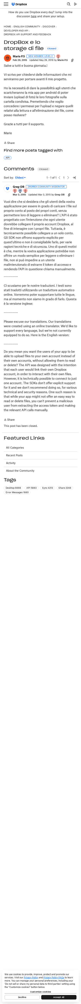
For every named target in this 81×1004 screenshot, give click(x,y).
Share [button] (64, 487)
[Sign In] (75, 4)
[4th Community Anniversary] (58, 56)
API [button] (8, 157)
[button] (7, 58)
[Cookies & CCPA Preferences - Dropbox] (40, 986)
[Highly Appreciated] (25, 191)
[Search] (68, 4)
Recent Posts (14, 455)
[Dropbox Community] (19, 4)
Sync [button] (47, 487)
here (34, 16)
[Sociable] (20, 191)
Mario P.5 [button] (19, 56)
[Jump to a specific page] (74, 178)
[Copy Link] (72, 60)
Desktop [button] (13, 487)
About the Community (20, 470)
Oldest (19, 178)
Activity (10, 463)
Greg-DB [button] (18, 186)
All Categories (15, 447)
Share (9, 143)
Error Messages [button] (17, 492)
